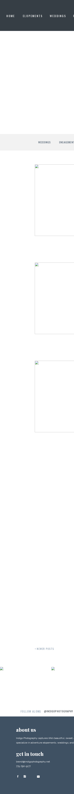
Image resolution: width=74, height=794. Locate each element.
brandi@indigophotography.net (33, 761)
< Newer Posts (44, 648)
